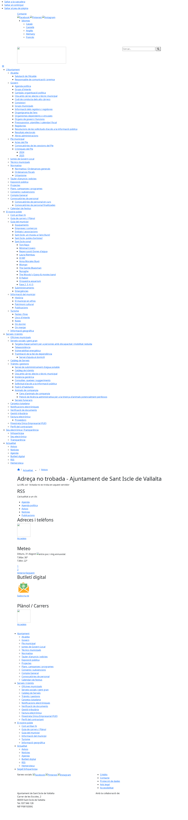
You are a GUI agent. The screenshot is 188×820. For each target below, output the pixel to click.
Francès (30, 37)
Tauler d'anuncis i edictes (35, 656)
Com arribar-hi (29, 726)
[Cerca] (158, 49)
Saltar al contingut (14, 4)
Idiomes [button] (26, 20)
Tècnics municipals (31, 650)
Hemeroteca (28, 765)
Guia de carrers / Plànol (34, 729)
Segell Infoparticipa (27, 769)
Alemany (30, 33)
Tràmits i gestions (31, 696)
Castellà (30, 27)
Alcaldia (26, 636)
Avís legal (105, 784)
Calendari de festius (32, 679)
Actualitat (28, 470)
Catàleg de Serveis (31, 693)
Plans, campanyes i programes (38, 666)
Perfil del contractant (33, 719)
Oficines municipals (32, 686)
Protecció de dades (110, 781)
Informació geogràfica (33, 742)
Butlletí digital (29, 759)
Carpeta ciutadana (31, 699)
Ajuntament (23, 633)
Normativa (27, 653)
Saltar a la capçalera (14, 1)
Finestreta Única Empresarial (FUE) (40, 716)
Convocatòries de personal (36, 676)
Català (29, 23)
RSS (23, 762)
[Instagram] (48, 17)
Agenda (26, 502)
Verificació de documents (35, 706)
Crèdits (103, 774)
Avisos (44, 469)
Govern (25, 640)
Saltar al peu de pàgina (16, 8)
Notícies (26, 512)
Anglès (29, 30)
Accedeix (21, 538)
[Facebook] (23, 17)
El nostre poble (25, 722)
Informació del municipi (34, 735)
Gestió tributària (30, 709)
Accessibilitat (107, 787)
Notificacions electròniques (36, 702)
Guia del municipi (31, 732)
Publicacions (28, 515)
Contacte (22, 13)
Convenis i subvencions (34, 669)
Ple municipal (29, 643)
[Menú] (3, 66)
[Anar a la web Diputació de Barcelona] (133, 807)
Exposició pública (30, 659)
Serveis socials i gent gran (35, 689)
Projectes (26, 663)
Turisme (26, 739)
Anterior (21, 572)
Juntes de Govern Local (33, 646)
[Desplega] (35, 470)
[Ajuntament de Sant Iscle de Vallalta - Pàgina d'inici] (41, 54)
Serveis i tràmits (25, 683)
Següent (30, 572)
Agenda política (30, 505)
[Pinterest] (36, 17)
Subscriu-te (23, 595)
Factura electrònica (32, 712)
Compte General (30, 673)
